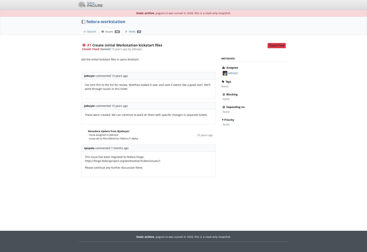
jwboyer (233, 73)
